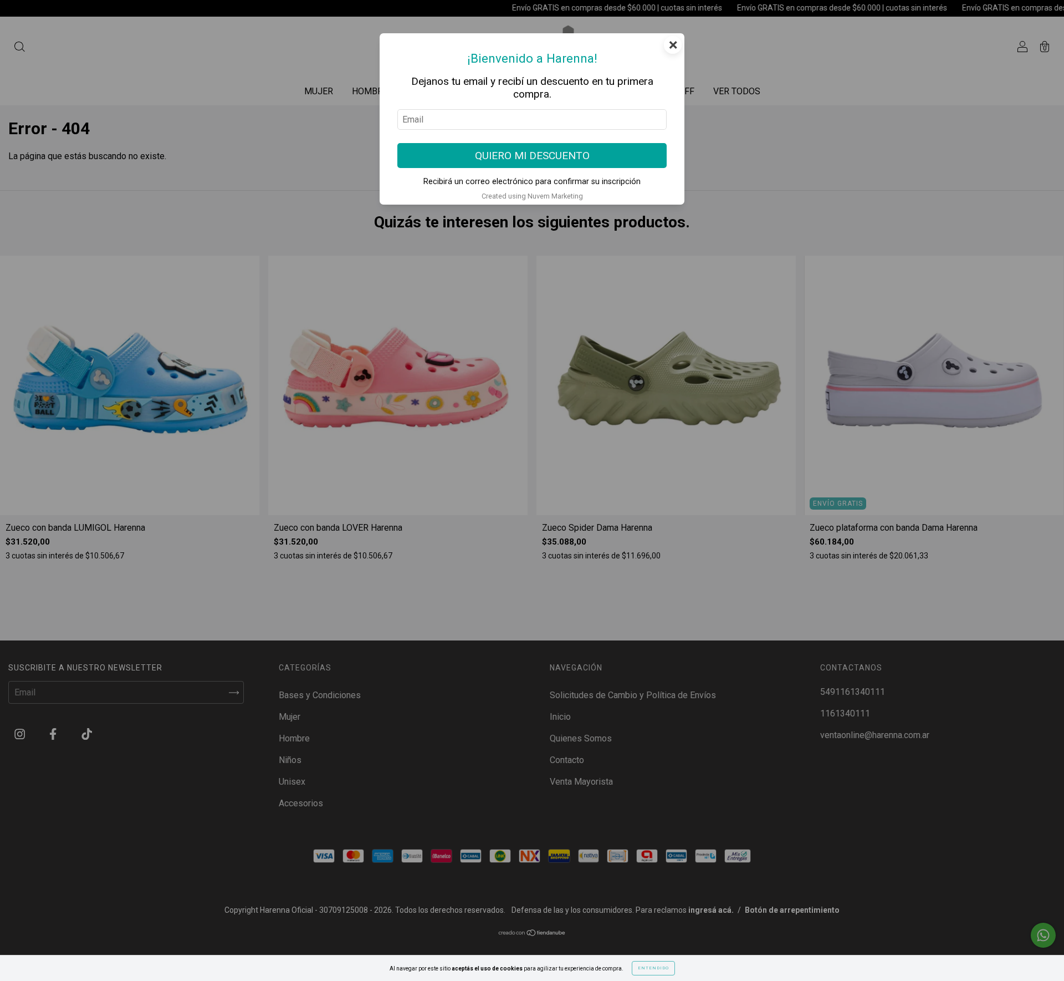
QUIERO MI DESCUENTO (532, 155)
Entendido (653, 967)
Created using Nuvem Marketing (532, 196)
